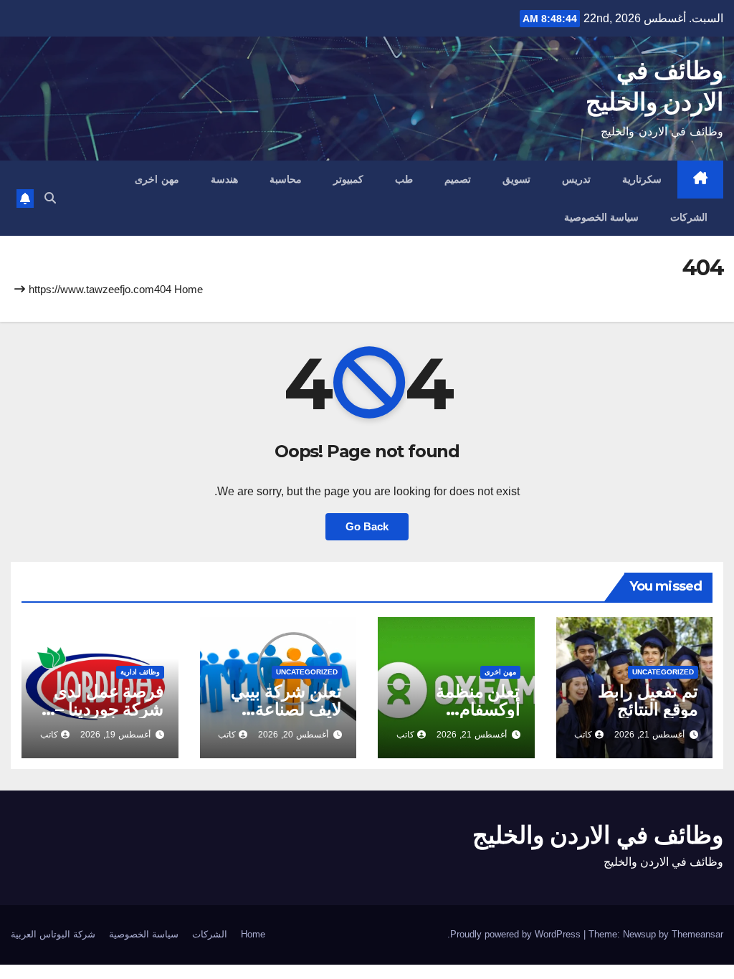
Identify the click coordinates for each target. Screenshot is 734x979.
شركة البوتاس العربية (53, 934)
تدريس (576, 179)
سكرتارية (642, 179)
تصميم (457, 179)
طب (404, 179)
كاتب (583, 735)
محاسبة (286, 179)
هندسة (224, 179)
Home (188, 289)
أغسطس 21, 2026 (649, 735)
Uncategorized (663, 672)
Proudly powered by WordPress (516, 934)
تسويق (516, 179)
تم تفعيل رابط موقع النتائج (648, 700)
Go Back (367, 526)
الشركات (688, 217)
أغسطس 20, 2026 (293, 735)
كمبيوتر (348, 179)
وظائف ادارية (140, 672)
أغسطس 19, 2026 (115, 735)
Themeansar (697, 934)
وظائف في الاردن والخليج (597, 835)
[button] (50, 198)
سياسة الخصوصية (601, 217)
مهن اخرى (157, 179)
